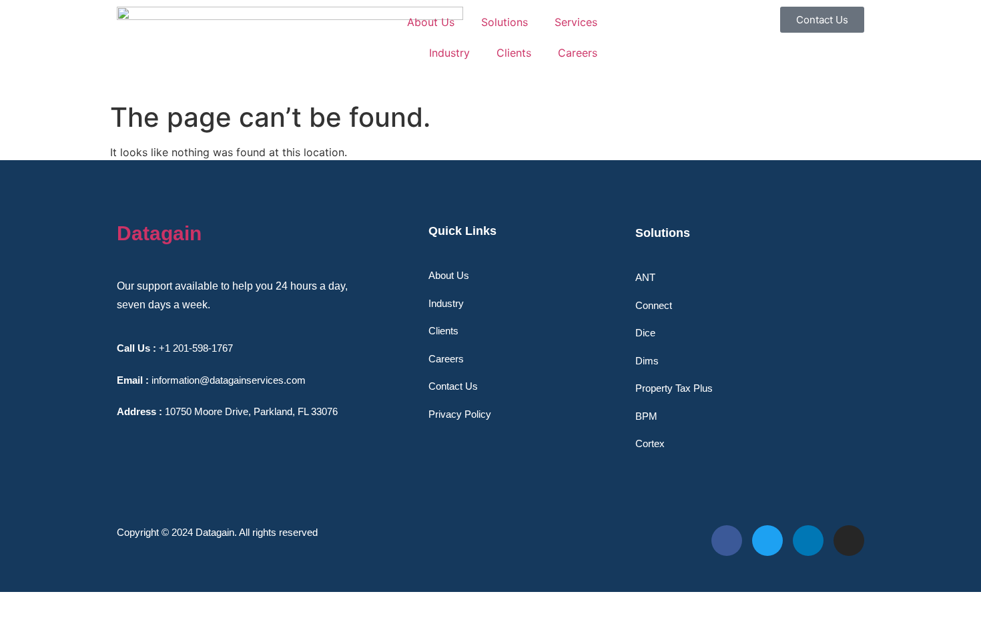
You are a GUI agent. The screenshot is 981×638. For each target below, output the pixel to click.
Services (576, 22)
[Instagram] (849, 540)
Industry (449, 52)
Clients (514, 52)
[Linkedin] (808, 540)
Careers (577, 52)
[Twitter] (767, 540)
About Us (430, 22)
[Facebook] (726, 540)
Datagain (159, 233)
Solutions (504, 22)
